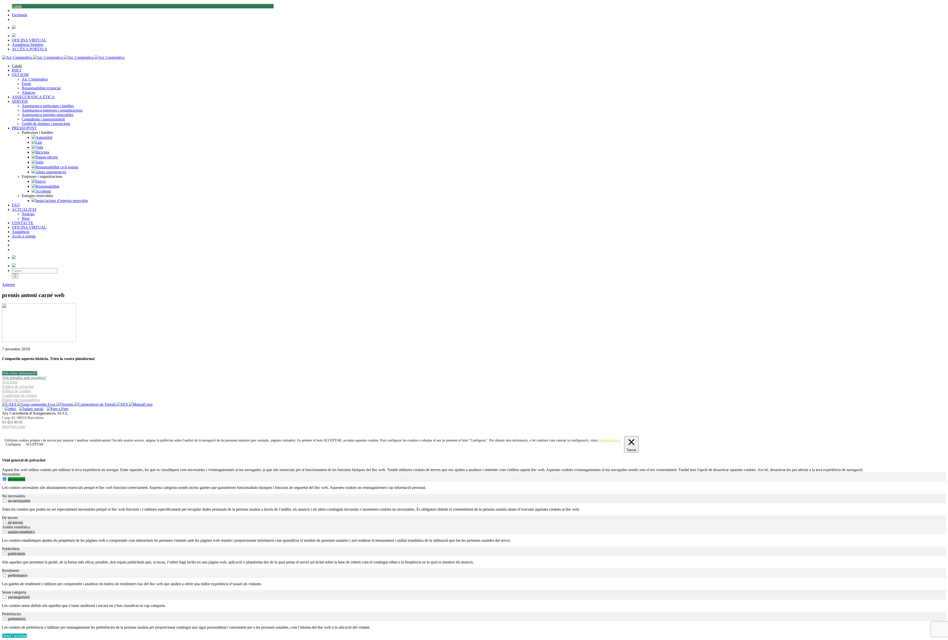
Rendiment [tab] (10, 570)
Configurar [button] (13, 444)
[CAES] (9, 404)
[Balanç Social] (30, 409)
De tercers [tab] (10, 518)
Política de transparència (21, 400)
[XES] (122, 404)
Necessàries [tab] (11, 474)
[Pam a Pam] (56, 409)
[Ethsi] (9, 409)
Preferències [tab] (11, 614)
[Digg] (471, 432)
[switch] (4, 478)
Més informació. (610, 440)
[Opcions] (65, 404)
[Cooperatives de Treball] (95, 404)
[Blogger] (476, 432)
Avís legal (10, 382)
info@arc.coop (13, 426)
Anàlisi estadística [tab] (16, 527)
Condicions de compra (19, 395)
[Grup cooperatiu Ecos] (36, 404)
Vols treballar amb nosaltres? (24, 378)
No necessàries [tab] (13, 496)
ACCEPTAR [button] (332, 440)
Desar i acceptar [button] (14, 636)
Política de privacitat (18, 386)
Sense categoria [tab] (14, 592)
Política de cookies (16, 391)
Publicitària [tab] (11, 549)
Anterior (8, 284)
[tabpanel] (474, 487)
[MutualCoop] (141, 404)
